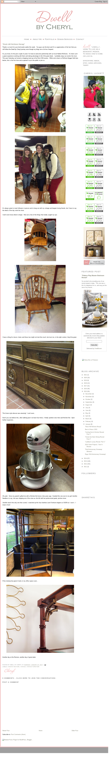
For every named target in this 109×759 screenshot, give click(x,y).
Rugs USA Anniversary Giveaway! (95, 454)
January (88, 424)
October (88, 399)
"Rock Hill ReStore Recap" (93, 426)
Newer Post (6, 730)
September (89, 402)
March (87, 418)
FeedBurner (98, 348)
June (87, 410)
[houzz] (99, 121)
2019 (85, 380)
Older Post (75, 730)
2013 (85, 461)
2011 (85, 466)
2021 (85, 375)
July (86, 407)
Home (40, 730)
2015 (85, 391)
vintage (23, 666)
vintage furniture (33, 666)
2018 (85, 383)
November (88, 396)
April (87, 416)
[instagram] (89, 121)
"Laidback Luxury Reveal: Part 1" (95, 442)
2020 (85, 377)
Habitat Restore (14, 666)
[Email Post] (44, 664)
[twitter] (94, 116)
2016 (85, 388)
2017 (85, 386)
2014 (85, 458)
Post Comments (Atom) (18, 734)
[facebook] (89, 116)
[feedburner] (99, 116)
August (87, 405)
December (88, 394)
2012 (85, 464)
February (88, 421)
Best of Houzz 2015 (91, 429)
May (87, 413)
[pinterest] (94, 121)
